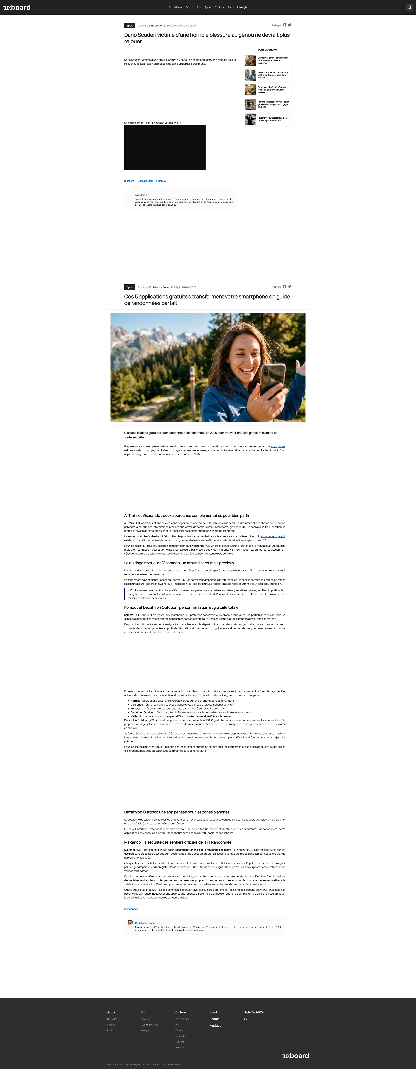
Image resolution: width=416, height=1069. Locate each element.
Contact (146, 1064)
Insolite (145, 1018)
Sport (208, 7)
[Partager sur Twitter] (289, 25)
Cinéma (111, 1024)
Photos (111, 1030)
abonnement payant (273, 536)
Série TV (180, 1047)
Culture (219, 7)
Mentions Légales (133, 1064)
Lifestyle (242, 7)
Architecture (182, 1018)
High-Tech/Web (254, 1012)
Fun (198, 7)
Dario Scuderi (145, 181)
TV (245, 1019)
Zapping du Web (149, 1024)
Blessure (129, 181)
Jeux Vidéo (181, 1035)
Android (145, 523)
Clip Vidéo (112, 1018)
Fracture (161, 181)
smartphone (278, 446)
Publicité (180, 1041)
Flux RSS (156, 1064)
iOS (208, 545)
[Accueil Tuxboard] (17, 7)
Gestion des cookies (171, 1064)
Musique (215, 1025)
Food (231, 7)
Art (177, 1024)
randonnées (131, 909)
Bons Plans (175, 7)
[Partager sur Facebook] (284, 25)
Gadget (145, 1030)
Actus (189, 7)
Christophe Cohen (159, 287)
